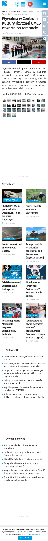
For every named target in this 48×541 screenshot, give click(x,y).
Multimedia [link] (33, 201)
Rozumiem (24, 538)
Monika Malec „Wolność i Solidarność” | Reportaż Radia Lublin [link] (34, 289)
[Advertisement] (24, 150)
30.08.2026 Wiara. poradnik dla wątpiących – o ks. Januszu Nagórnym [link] (11, 213)
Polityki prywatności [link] (34, 534)
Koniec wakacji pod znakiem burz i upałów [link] (12, 247)
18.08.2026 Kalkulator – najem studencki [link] (23, 459)
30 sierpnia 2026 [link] (9, 223)
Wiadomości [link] (9, 239)
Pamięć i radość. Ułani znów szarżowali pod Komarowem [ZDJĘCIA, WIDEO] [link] (35, 251)
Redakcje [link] (8, 315)
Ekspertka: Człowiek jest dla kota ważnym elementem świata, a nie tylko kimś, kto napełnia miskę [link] (23, 373)
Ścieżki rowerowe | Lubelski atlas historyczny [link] (11, 286)
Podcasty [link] (8, 277)
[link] (4, 3)
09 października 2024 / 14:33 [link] (12, 33)
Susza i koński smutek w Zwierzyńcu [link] (33, 209)
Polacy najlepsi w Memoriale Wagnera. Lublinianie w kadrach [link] (11, 327)
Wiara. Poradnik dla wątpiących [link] (11, 200)
